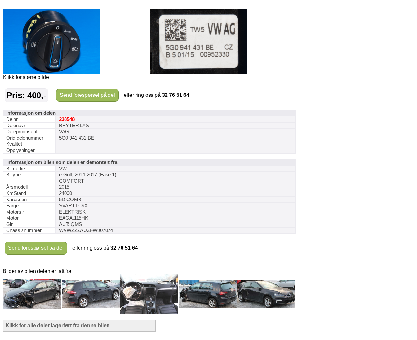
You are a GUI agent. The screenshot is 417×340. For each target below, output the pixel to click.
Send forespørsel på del (87, 95)
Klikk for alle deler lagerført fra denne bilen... (60, 325)
